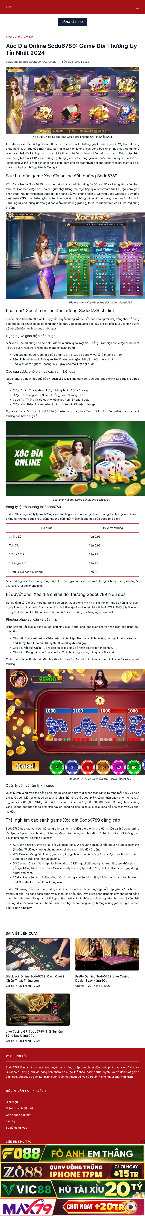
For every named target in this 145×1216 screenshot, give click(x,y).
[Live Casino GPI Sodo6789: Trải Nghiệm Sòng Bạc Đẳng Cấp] (38, 1009)
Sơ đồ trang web (16, 1127)
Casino (10, 985)
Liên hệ (10, 1121)
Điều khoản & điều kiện (20, 1108)
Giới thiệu (12, 1102)
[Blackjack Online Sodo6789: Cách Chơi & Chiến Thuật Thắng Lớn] (38, 954)
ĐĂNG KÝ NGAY (72, 22)
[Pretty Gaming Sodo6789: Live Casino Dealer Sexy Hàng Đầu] (107, 954)
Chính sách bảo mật (18, 1115)
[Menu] (137, 7)
